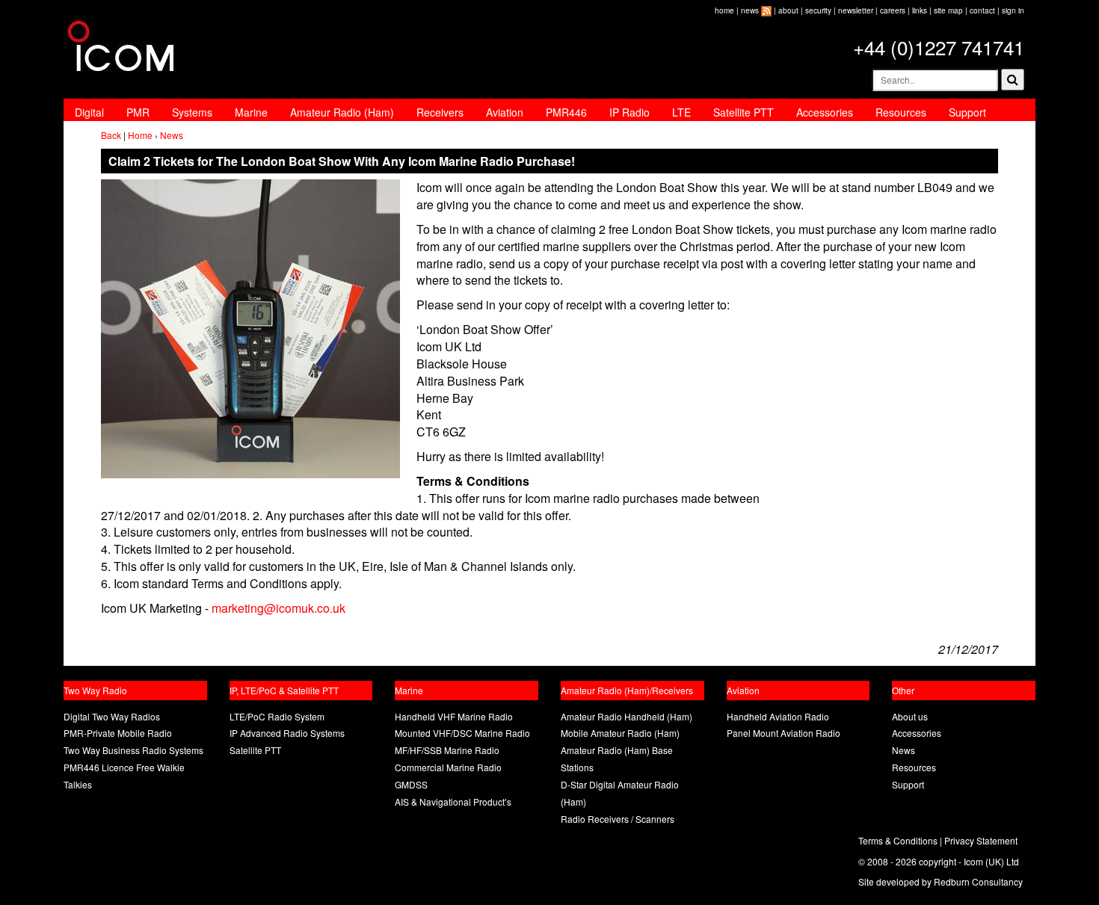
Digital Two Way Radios (112, 716)
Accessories (824, 112)
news (750, 10)
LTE (681, 112)
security (818, 10)
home (724, 10)
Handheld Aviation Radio (778, 716)
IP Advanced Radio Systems (287, 732)
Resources (900, 112)
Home (140, 135)
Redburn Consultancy (978, 881)
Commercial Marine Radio (448, 767)
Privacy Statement (981, 840)
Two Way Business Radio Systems (133, 750)
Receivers (440, 112)
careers (892, 10)
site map (948, 10)
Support (967, 112)
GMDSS (411, 784)
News (171, 135)
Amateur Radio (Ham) (342, 112)
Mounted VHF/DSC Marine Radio (462, 732)
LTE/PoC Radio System (277, 716)
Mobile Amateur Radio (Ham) (620, 732)
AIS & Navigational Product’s (453, 801)
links (919, 10)
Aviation (504, 112)
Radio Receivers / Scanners (617, 818)
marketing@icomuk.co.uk (278, 608)
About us (910, 716)
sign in (1013, 10)
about (788, 10)
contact (982, 10)
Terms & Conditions (898, 840)
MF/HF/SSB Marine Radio (447, 750)
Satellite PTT (743, 112)
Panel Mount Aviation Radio (783, 732)
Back (111, 135)
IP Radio (629, 112)
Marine (251, 112)
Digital (89, 112)
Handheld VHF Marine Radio (454, 716)
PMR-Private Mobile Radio (118, 732)
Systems (192, 112)
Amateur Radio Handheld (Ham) (626, 716)
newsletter (855, 10)
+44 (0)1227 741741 (938, 47)
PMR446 (566, 112)
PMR (138, 112)
